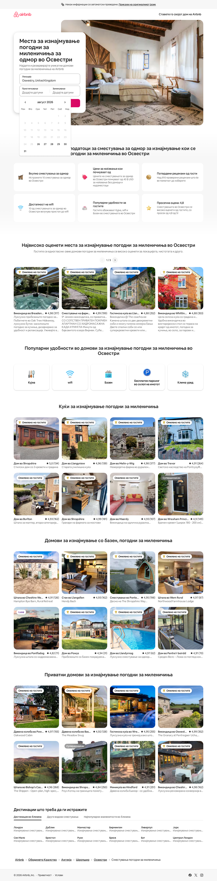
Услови (59, 875)
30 (65, 144)
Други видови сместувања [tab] (62, 816)
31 (25, 151)
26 (38, 144)
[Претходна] (102, 260)
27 (45, 144)
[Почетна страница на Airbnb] (22, 14)
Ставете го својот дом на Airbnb (180, 14)
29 (58, 144)
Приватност (45, 875)
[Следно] (115, 260)
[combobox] (49, 80)
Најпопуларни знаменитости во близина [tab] (107, 816)
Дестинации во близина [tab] (28, 816)
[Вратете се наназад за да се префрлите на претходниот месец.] (25, 102)
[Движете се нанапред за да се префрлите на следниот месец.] (65, 102)
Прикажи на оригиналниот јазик (137, 4)
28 (51, 144)
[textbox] (34, 92)
